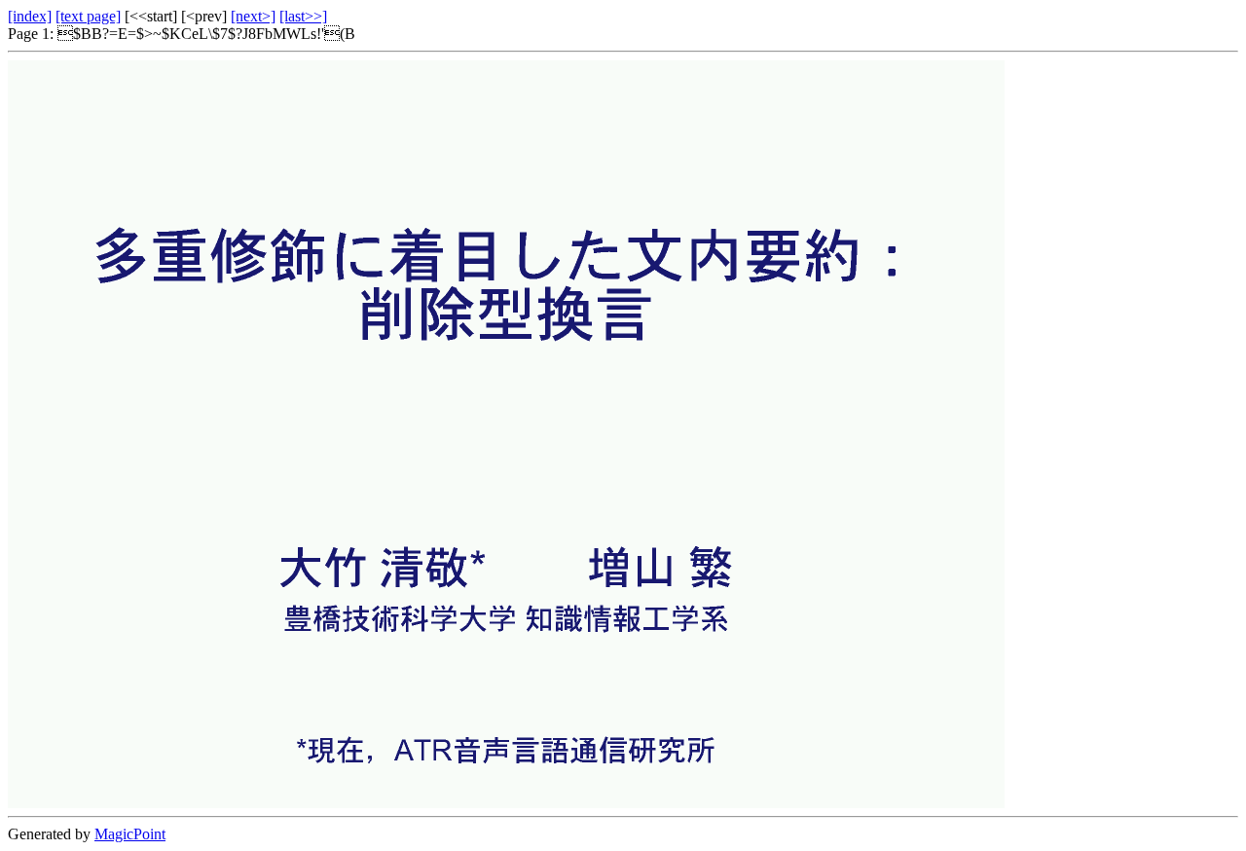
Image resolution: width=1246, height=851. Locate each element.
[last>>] (303, 16)
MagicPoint (129, 834)
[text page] (88, 16)
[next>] (253, 16)
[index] (30, 16)
